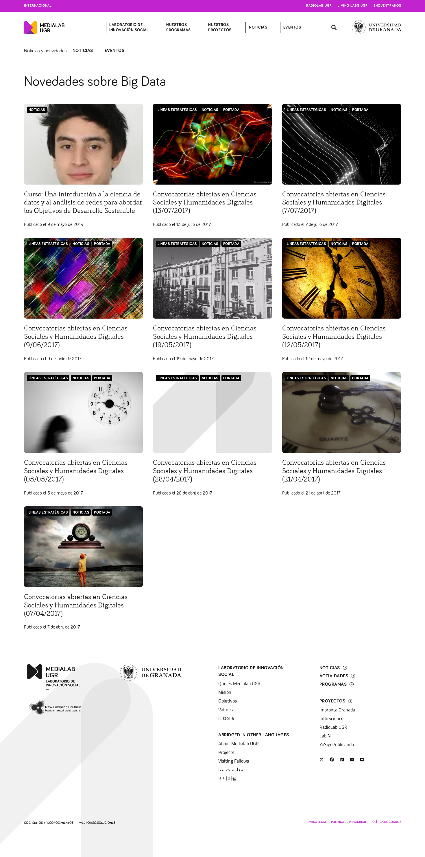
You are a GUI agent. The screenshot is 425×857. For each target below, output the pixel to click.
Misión (224, 692)
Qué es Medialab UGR (239, 683)
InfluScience (331, 718)
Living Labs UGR (353, 6)
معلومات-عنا (230, 769)
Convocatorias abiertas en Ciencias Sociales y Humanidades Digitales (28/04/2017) (204, 471)
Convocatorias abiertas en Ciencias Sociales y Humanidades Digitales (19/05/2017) (204, 337)
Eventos (115, 50)
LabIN (325, 736)
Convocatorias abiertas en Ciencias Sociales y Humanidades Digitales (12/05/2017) (334, 337)
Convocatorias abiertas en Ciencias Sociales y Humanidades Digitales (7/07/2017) (334, 203)
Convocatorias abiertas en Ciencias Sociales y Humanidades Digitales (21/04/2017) (334, 471)
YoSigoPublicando (336, 744)
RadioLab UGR (333, 727)
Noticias (83, 50)
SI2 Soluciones (103, 822)
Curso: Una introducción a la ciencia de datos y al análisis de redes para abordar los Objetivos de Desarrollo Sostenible (83, 203)
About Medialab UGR (238, 743)
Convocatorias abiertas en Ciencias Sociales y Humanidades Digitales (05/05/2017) (76, 471)
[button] (334, 27)
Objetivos (227, 701)
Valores (225, 709)
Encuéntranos (387, 6)
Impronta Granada (337, 710)
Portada (231, 110)
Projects (226, 752)
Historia (226, 718)
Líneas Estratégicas (177, 110)
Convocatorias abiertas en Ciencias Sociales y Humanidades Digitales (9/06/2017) (76, 337)
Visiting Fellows (233, 761)
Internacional (38, 6)
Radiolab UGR (319, 6)
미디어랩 (227, 778)
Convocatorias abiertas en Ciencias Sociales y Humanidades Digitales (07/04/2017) (76, 605)
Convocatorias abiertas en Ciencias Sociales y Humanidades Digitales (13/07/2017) (204, 203)
